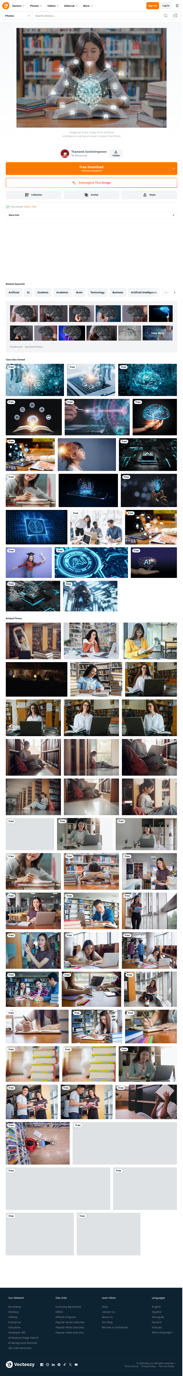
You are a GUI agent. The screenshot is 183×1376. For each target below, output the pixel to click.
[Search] (163, 16)
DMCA (59, 1312)
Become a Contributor (115, 1327)
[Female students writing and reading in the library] (37, 1026)
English (154, 1306)
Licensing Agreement (68, 1306)
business (117, 292)
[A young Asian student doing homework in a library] (31, 490)
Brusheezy (14, 1306)
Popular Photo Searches (69, 1327)
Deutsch (154, 1322)
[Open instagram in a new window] (47, 1364)
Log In (163, 5)
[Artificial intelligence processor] (148, 454)
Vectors (16, 5)
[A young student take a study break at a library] (91, 871)
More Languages (160, 1332)
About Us (107, 1317)
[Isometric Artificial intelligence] (33, 596)
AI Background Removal (22, 1342)
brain (79, 292)
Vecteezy (13, 1312)
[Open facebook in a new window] (41, 1364)
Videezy (12, 1317)
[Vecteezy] (5, 5)
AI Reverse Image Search (23, 1337)
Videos (51, 5)
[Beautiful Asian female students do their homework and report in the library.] (96, 1026)
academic (62, 292)
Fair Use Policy (164, 1366)
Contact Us (108, 1312)
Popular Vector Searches (69, 1322)
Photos (34, 5)
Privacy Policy (146, 1366)
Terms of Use (129, 1366)
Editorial (69, 5)
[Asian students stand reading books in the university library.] (149, 911)
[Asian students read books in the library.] (32, 1102)
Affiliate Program (65, 1317)
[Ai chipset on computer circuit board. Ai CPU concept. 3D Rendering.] (91, 562)
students (42, 292)
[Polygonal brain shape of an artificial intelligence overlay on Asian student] (30, 834)
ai (28, 292)
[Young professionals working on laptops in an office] (96, 527)
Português (156, 1317)
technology (97, 292)
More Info (14, 215)
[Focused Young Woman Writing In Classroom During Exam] (125, 1143)
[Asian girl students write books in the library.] (150, 989)
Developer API (16, 1332)
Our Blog (107, 1322)
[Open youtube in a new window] (76, 1364)
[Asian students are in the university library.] (33, 950)
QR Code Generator (19, 1348)
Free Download (90, 168)
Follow (114, 155)
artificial (14, 292)
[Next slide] (169, 292)
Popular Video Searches (69, 1332)
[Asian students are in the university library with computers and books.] (33, 911)
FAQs (105, 1306)
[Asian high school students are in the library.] (149, 871)
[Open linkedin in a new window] (53, 1364)
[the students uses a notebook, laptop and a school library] (38, 1143)
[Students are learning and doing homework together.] (40, 1234)
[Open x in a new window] (70, 1364)
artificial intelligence (144, 292)
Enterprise (14, 1322)
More (86, 5)
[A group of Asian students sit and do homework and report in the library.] (91, 989)
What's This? (30, 206)
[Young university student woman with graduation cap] (29, 562)
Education (14, 1327)
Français (155, 1327)
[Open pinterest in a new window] (59, 1364)
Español (154, 1312)
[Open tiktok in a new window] (64, 1364)
